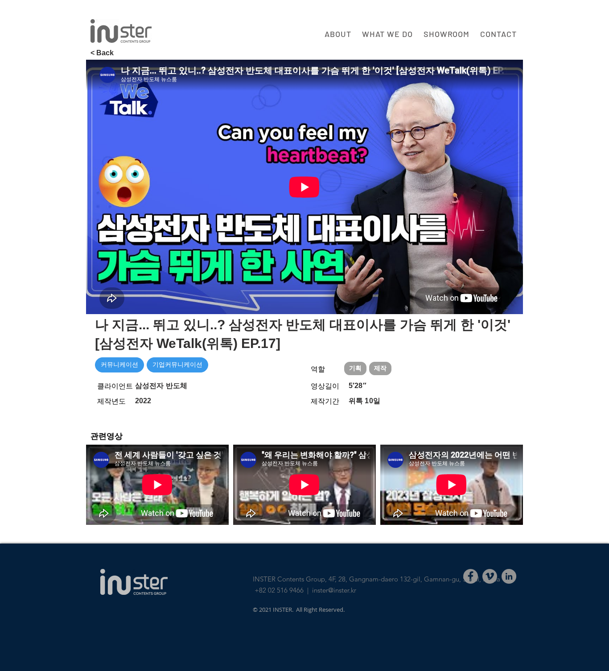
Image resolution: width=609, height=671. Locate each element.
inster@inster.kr (334, 590)
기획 (355, 368)
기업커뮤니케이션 (177, 364)
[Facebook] (470, 576)
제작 (380, 368)
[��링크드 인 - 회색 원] (509, 576)
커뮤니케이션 (119, 364)
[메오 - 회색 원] (489, 576)
